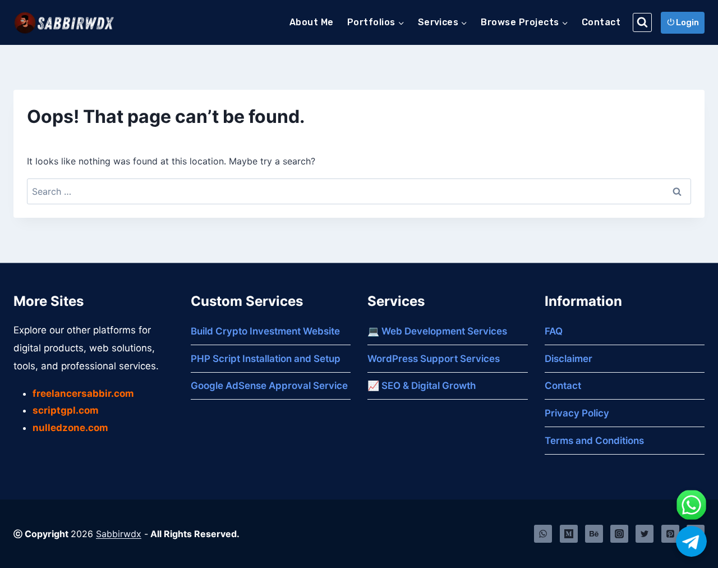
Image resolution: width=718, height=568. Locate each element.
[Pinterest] (670, 534)
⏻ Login (683, 22)
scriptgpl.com (66, 410)
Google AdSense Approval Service (269, 385)
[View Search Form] (642, 22)
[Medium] (569, 534)
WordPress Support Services (433, 358)
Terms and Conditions (594, 440)
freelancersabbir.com (83, 393)
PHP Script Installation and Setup (265, 358)
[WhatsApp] (543, 534)
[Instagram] (619, 534)
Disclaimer (568, 358)
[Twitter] (644, 534)
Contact (601, 22)
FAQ (554, 331)
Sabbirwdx (118, 533)
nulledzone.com (70, 427)
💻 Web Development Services (437, 331)
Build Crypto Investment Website (265, 331)
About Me (311, 22)
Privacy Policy (577, 413)
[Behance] (594, 534)
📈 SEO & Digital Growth (421, 385)
